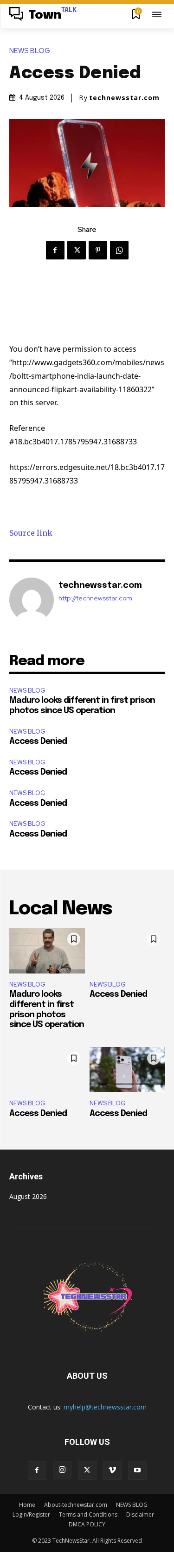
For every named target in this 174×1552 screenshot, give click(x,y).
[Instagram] (62, 1470)
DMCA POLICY (87, 1524)
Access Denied (38, 741)
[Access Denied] (127, 950)
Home (27, 1505)
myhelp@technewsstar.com (105, 1406)
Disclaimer (140, 1514)
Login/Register (31, 1514)
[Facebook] (55, 250)
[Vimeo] (112, 1470)
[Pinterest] (98, 250)
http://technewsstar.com (95, 598)
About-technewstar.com (75, 1505)
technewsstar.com (124, 98)
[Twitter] (76, 250)
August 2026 (28, 1196)
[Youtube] (137, 1470)
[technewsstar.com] (31, 600)
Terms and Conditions (88, 1514)
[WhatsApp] (119, 250)
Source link (30, 533)
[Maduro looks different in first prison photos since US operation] (47, 950)
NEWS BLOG (29, 51)
